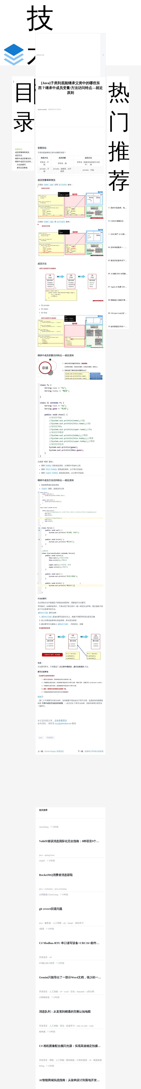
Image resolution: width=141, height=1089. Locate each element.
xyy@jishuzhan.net (63, 723)
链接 (39, 697)
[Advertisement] (23, 215)
